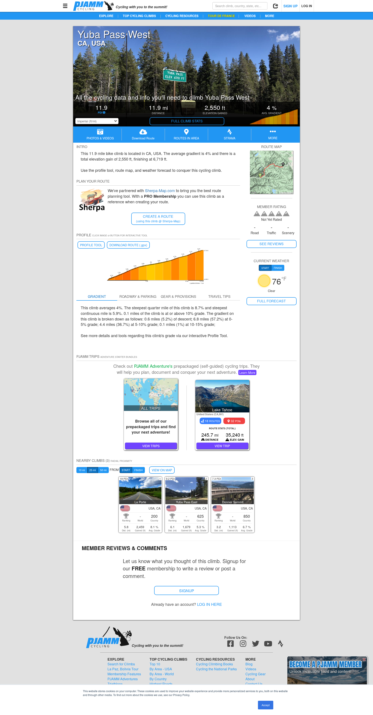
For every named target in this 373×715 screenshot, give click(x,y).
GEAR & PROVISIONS (178, 296)
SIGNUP (186, 590)
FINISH (138, 470)
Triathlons (115, 684)
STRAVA (229, 138)
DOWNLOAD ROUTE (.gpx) (128, 245)
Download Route (143, 138)
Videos (250, 669)
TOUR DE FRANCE (221, 16)
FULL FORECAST (271, 300)
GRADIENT (97, 296)
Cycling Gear (255, 674)
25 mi (92, 470)
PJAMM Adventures (122, 679)
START (126, 470)
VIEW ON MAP (162, 470)
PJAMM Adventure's (153, 366)
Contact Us (253, 684)
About (249, 679)
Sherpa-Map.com (160, 190)
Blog (249, 664)
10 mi (82, 470)
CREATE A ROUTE (158, 218)
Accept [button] (266, 705)
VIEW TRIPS (151, 446)
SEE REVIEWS (271, 243)
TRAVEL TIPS (219, 296)
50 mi (103, 470)
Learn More (247, 372)
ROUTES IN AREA (186, 138)
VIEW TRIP (222, 446)
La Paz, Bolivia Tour (122, 669)
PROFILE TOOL (91, 245)
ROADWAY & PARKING (137, 296)
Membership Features (124, 674)
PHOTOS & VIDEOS (100, 138)
